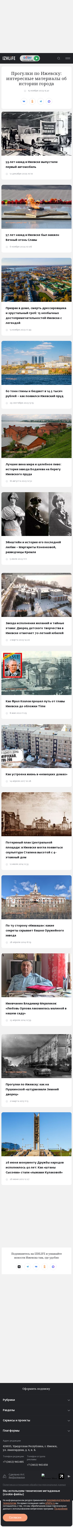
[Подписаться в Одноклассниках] (44, 1266)
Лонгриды (11, 296)
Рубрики (9, 1400)
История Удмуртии (16, 150)
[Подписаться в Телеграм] (27, 1266)
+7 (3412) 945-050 (37, 1464)
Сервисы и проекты (16, 1420)
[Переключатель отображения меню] (67, 58)
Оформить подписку (37, 1388)
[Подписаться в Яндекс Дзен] (19, 1266)
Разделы (9, 1410)
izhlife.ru (50, 1503)
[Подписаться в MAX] (53, 1266)
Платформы (11, 1430)
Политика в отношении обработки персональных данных (34, 1485)
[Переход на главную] (7, 58)
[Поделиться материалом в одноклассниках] (32, 101)
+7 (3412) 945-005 (13, 1461)
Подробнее (61, 1508)
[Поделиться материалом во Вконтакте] (24, 101)
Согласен (15, 1517)
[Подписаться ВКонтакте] (36, 1266)
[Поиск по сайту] (58, 58)
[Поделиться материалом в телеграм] (40, 101)
